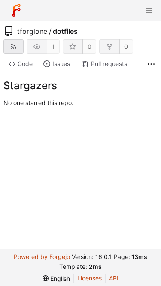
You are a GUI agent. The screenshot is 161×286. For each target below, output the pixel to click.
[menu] (56, 278)
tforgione (32, 31)
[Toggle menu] (149, 10)
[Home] (16, 10)
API (113, 278)
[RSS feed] (13, 46)
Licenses (89, 278)
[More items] (151, 64)
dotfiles (65, 31)
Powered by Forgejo (42, 256)
